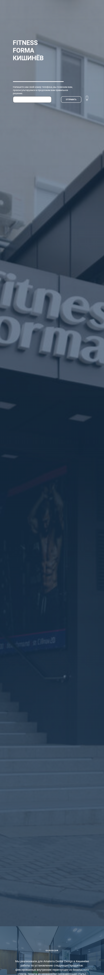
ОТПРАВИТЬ (71, 99)
